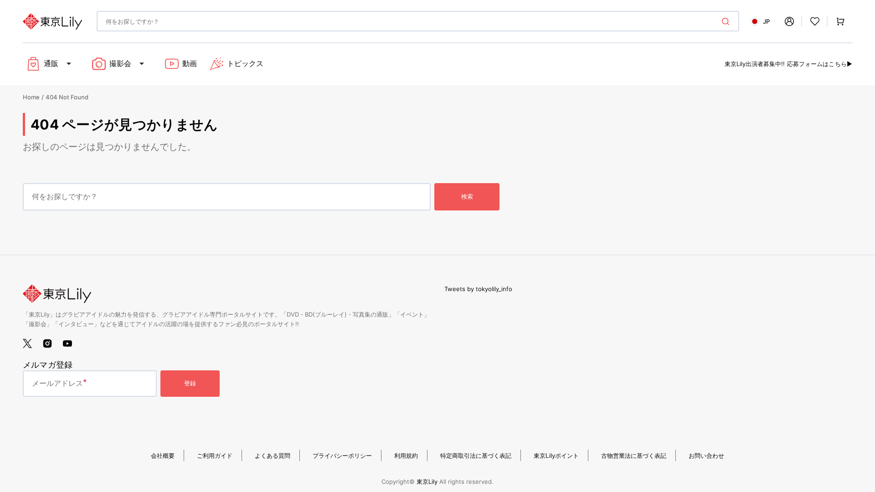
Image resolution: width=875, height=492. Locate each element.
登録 (190, 383)
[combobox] (418, 21)
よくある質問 (272, 455)
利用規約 (406, 455)
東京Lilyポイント (556, 455)
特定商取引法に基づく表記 (475, 455)
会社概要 (163, 455)
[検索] (727, 21)
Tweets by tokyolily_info (478, 288)
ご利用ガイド (214, 455)
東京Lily (427, 481)
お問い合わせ (706, 455)
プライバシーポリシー (342, 455)
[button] (789, 21)
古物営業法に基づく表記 (633, 455)
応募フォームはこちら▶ (819, 63)
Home (31, 97)
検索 (467, 196)
